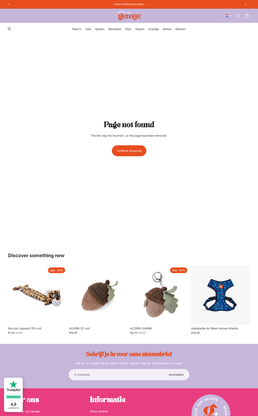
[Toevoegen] (60, 318)
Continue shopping (129, 150)
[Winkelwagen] (247, 15)
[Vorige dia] (197, 295)
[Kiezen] (243, 318)
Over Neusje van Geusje (24, 411)
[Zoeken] (9, 28)
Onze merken (99, 411)
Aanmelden (176, 374)
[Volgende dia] (244, 295)
